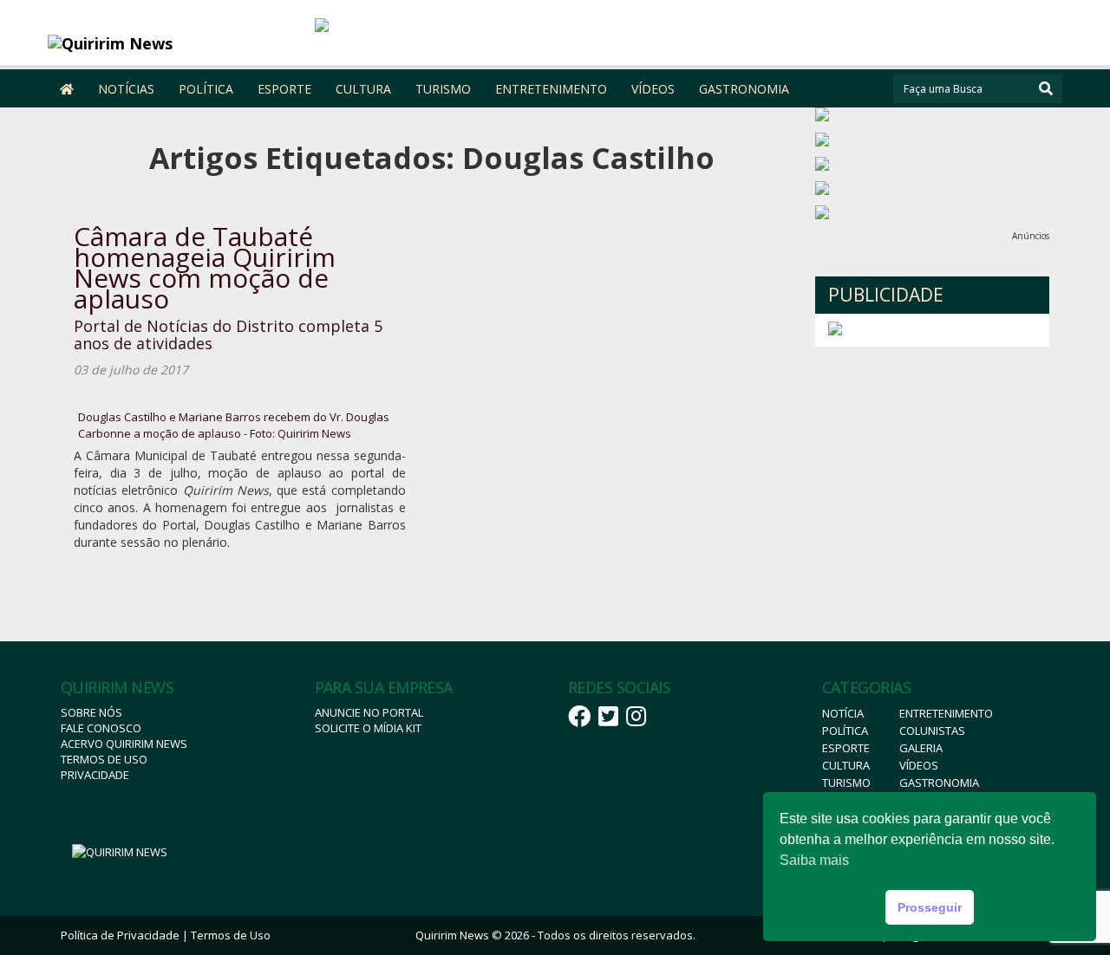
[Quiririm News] (175, 43)
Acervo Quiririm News (124, 743)
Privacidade (95, 775)
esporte (846, 748)
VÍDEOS (653, 89)
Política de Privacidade (120, 935)
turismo (846, 782)
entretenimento (946, 713)
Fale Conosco (101, 728)
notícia (843, 713)
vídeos (918, 765)
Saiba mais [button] (814, 860)
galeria (921, 748)
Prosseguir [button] (930, 907)
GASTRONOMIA (744, 89)
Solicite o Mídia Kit (368, 728)
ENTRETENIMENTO (551, 89)
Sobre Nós (91, 712)
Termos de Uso (104, 759)
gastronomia (939, 782)
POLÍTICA (206, 89)
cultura (846, 765)
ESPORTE (284, 89)
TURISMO (443, 89)
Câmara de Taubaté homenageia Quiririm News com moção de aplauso (205, 267)
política (845, 730)
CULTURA (363, 89)
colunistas (932, 730)
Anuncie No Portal (369, 712)
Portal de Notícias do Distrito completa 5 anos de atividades (228, 334)
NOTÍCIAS (126, 89)
